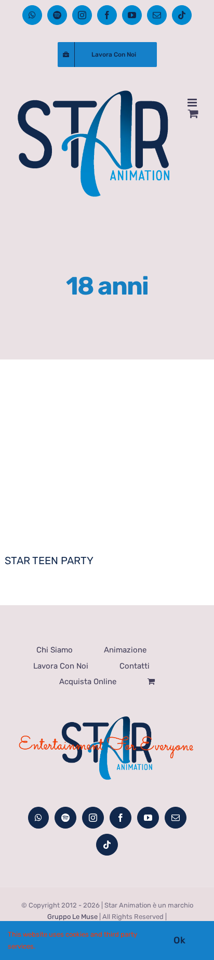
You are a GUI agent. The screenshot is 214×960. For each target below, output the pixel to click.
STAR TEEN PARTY (49, 560)
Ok (179, 940)
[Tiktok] (107, 845)
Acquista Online (87, 681)
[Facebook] (120, 818)
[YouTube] (148, 818)
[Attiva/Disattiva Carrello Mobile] (193, 113)
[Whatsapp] (38, 818)
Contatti (134, 666)
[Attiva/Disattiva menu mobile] (193, 102)
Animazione (125, 650)
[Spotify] (65, 818)
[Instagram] (93, 818)
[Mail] (175, 818)
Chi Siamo (54, 650)
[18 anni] (107, 477)
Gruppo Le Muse (72, 917)
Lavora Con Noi (60, 666)
